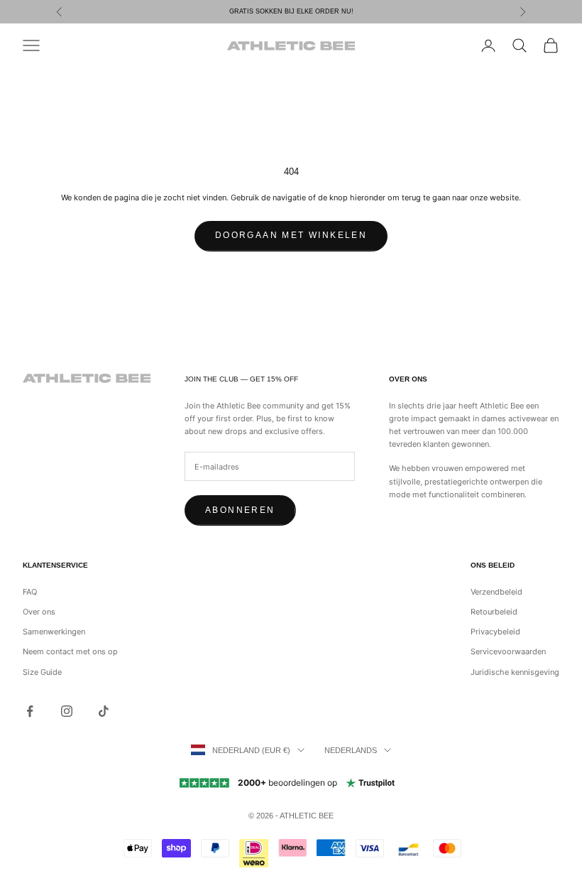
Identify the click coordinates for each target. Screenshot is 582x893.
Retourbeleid (494, 612)
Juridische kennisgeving (515, 672)
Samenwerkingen (54, 632)
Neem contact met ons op (70, 651)
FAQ (30, 592)
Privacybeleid (495, 632)
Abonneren (240, 510)
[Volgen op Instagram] (67, 711)
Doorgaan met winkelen (291, 235)
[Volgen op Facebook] (30, 711)
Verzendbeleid (496, 592)
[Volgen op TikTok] (104, 711)
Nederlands (350, 750)
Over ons (39, 612)
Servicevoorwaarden (508, 651)
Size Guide (42, 672)
